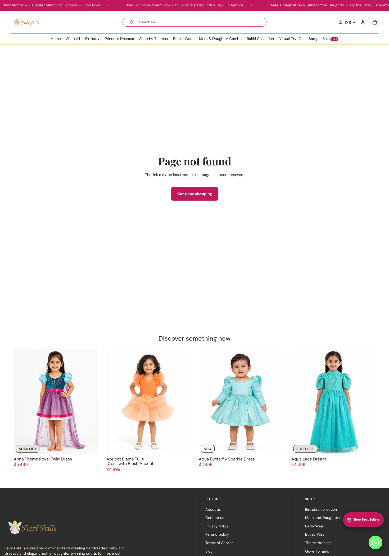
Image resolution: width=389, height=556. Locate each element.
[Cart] (375, 22)
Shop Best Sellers (366, 519)
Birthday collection (321, 509)
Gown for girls (317, 551)
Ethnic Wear (315, 534)
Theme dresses (318, 542)
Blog (208, 551)
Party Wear (314, 525)
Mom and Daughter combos (329, 517)
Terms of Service (219, 542)
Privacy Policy (217, 525)
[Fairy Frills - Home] (26, 22)
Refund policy (217, 534)
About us (213, 509)
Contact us (214, 517)
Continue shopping (194, 193)
